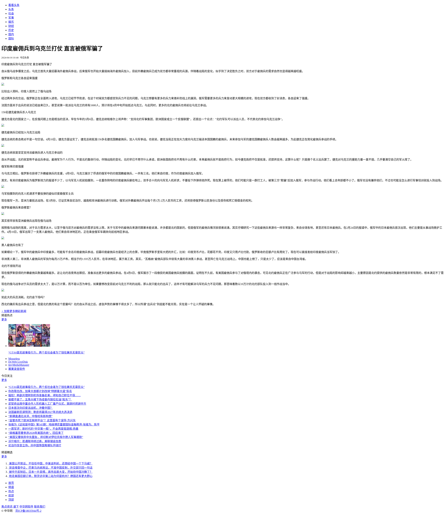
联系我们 (39, 506)
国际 (11, 38)
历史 (11, 30)
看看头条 (13, 5)
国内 (11, 34)
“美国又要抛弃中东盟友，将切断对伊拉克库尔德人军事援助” (45, 437)
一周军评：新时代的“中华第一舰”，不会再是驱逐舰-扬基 (43, 428)
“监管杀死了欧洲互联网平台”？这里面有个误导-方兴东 (42, 420)
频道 (11, 487)
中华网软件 (26, 506)
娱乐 (11, 21)
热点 (11, 491)
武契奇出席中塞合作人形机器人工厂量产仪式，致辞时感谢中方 (47, 403)
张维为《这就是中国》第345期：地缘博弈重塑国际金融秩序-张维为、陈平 (54, 424)
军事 (11, 17)
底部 (11, 495)
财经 (11, 26)
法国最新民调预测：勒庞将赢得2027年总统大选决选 (40, 412)
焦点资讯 (7, 506)
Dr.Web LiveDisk (18, 361)
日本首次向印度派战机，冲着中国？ (30, 407)
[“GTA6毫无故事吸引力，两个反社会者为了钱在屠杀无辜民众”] (29, 345)
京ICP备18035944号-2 (28, 510)
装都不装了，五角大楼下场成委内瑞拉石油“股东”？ (40, 399)
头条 (11, 9)
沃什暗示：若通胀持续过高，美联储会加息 (34, 441)
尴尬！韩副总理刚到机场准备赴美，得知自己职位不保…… (44, 395)
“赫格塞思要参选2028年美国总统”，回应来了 (36, 432)
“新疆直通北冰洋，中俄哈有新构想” (30, 416)
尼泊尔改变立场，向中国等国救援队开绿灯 (34, 445)
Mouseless (14, 358)
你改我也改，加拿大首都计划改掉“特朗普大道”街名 (40, 391)
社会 (11, 13)
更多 (4, 319)
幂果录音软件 (16, 368)
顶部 (11, 499)
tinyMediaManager (18, 364)
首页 (11, 482)
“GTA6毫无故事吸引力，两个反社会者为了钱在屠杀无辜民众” (46, 352)
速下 (16, 506)
